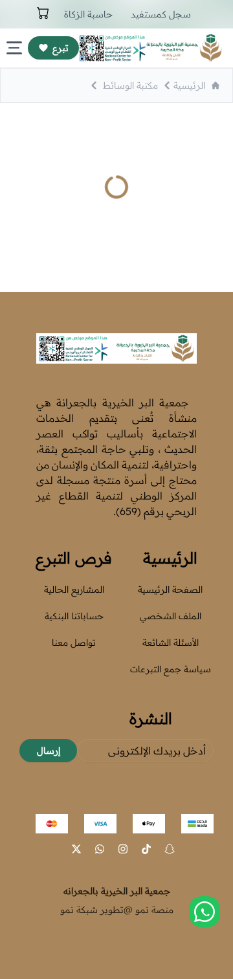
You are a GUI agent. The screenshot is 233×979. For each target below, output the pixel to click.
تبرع (60, 48)
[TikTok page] (146, 849)
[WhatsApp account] (99, 849)
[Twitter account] (76, 849)
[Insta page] (123, 849)
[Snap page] (169, 849)
